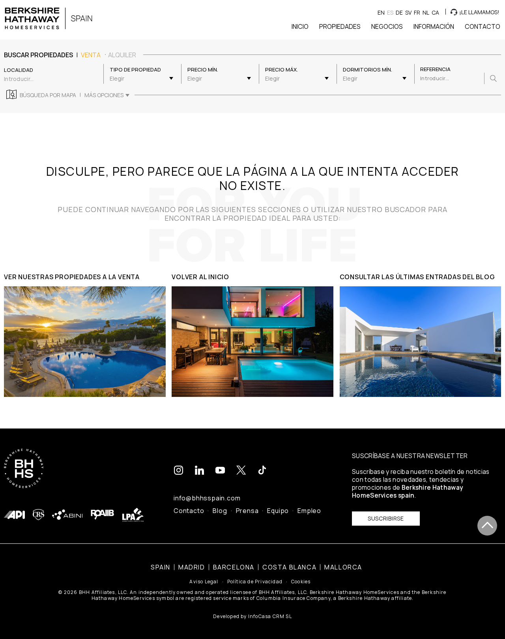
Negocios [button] (387, 26)
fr (417, 12)
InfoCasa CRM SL (270, 616)
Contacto (189, 510)
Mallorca (343, 567)
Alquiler (122, 55)
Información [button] (433, 26)
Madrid (191, 567)
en (381, 12)
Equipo (278, 510)
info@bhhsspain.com (207, 498)
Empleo (309, 510)
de (399, 12)
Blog (220, 510)
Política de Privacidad (254, 582)
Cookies (300, 582)
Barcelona (233, 567)
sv (408, 12)
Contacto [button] (482, 26)
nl (426, 12)
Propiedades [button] (340, 26)
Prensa (247, 510)
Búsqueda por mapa (48, 95)
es (390, 12)
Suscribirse (386, 518)
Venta (91, 55)
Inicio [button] (300, 26)
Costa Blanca (289, 567)
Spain (160, 567)
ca (435, 12)
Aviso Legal (203, 582)
